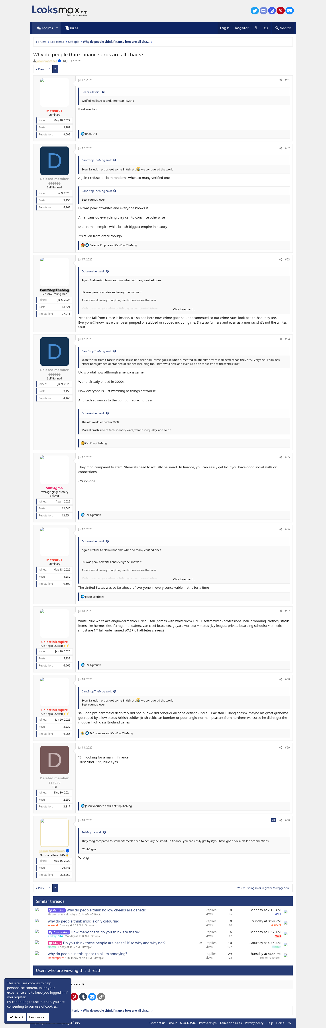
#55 (287, 457)
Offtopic (96, 914)
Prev (41, 69)
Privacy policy (254, 1023)
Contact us (157, 1023)
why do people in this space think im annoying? (87, 953)
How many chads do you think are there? (105, 932)
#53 (287, 259)
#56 (287, 529)
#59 (287, 747)
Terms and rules (231, 1023)
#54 (287, 339)
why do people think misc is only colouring (83, 921)
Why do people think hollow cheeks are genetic (106, 910)
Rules (74, 28)
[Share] (280, 80)
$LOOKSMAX (188, 1023)
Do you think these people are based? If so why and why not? (114, 942)
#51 (287, 80)
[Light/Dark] (266, 28)
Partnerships (207, 1023)
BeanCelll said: (91, 92)
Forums (47, 28)
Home (280, 1023)
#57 (287, 611)
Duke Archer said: (93, 271)
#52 (287, 148)
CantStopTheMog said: (97, 160)
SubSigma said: (92, 832)
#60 (287, 820)
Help (270, 1023)
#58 (287, 679)
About (173, 1023)
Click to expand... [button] (184, 309)
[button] (56, 28)
